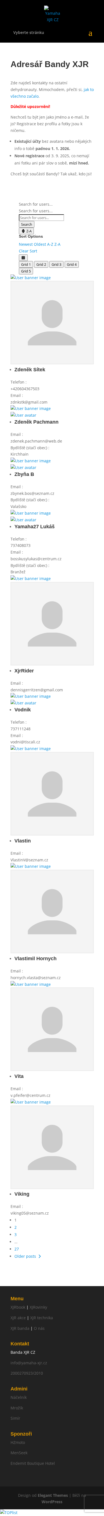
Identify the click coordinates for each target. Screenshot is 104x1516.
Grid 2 (41, 264)
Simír (15, 1418)
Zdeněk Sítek (29, 369)
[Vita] (31, 984)
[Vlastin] (31, 748)
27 (16, 1249)
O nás (39, 1328)
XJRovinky (38, 1307)
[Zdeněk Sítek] (31, 277)
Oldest (40, 244)
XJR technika (41, 1317)
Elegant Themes (53, 1495)
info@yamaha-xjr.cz (29, 1362)
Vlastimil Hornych (35, 958)
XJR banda (20, 1328)
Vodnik (22, 709)
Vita (19, 1076)
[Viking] (31, 1102)
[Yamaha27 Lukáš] (31, 513)
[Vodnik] (31, 696)
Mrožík (17, 1408)
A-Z (50, 244)
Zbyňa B (24, 474)
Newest (26, 244)
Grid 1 (26, 264)
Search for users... (36, 204)
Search (26, 224)
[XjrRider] (31, 578)
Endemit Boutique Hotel (33, 1463)
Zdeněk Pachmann (36, 422)
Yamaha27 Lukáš (34, 526)
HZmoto (18, 1442)
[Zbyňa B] (31, 460)
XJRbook (18, 1307)
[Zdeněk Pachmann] (31, 408)
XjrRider (24, 671)
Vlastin (22, 841)
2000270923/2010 (27, 1373)
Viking (21, 1194)
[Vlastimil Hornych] (31, 866)
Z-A (29, 231)
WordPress (52, 1501)
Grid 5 (26, 271)
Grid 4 (72, 264)
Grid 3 (56, 264)
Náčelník (19, 1397)
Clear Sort (28, 251)
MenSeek (19, 1452)
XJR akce (18, 1317)
